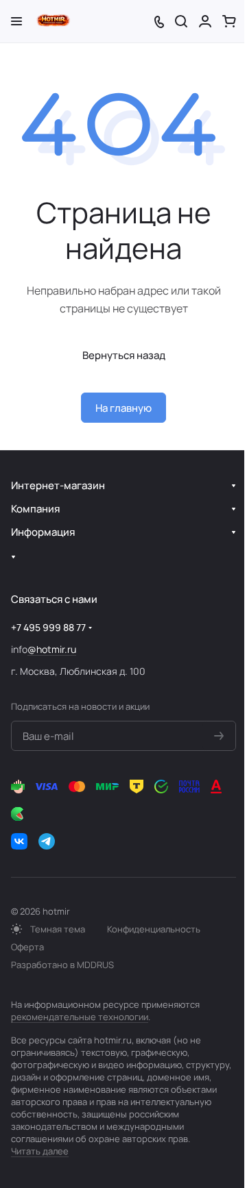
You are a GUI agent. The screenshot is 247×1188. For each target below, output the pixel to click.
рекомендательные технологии (79, 1017)
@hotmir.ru (51, 649)
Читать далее (40, 1151)
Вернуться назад (123, 355)
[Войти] (205, 21)
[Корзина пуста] (229, 21)
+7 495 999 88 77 (48, 627)
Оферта (27, 947)
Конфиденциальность (153, 929)
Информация (43, 532)
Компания (35, 509)
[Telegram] (46, 841)
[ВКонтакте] (19, 841)
